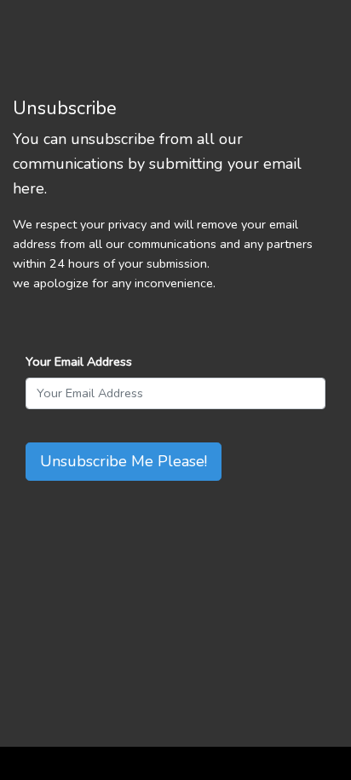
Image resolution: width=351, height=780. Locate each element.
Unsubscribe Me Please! (123, 461)
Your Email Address (79, 361)
